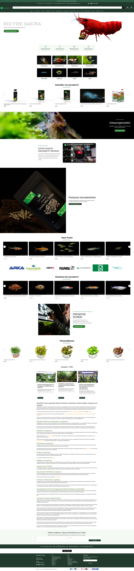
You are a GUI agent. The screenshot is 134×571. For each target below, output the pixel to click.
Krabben (79, 411)
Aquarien (37, 11)
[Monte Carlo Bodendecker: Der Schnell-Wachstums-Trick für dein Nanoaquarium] (88, 377)
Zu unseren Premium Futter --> (75, 204)
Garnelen (70, 411)
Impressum (54, 564)
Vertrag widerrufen (67, 550)
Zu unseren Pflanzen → (67, 343)
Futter (53, 11)
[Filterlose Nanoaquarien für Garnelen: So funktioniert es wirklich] (46, 377)
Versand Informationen (56, 556)
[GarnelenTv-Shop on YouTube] (97, 3)
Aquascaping (65, 11)
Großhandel (70, 564)
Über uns (69, 558)
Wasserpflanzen (73, 11)
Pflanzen (69, 413)
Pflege (78, 11)
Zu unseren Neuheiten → (67, 279)
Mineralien (39, 415)
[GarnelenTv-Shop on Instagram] (91, 3)
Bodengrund (76, 413)
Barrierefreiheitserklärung (56, 558)
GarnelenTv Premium (41, 440)
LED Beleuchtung (82, 413)
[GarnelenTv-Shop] (6, 7)
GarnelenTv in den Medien (72, 561)
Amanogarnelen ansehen (120, 130)
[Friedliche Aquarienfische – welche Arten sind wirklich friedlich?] (67, 376)
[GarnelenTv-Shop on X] (95, 3)
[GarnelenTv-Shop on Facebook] (89, 3)
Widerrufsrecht (54, 559)
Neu (33, 11)
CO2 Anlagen (88, 413)
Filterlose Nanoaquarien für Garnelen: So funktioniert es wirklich (45, 386)
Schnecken (75, 411)
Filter (73, 413)
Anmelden (95, 540)
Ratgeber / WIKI (67, 367)
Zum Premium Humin (79, 326)
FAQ (68, 556)
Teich (82, 11)
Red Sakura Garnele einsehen (11, 31)
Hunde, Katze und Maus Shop (73, 562)
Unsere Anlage (70, 559)
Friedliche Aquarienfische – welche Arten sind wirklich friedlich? (66, 385)
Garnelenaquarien (58, 476)
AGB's (53, 561)
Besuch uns (70, 560)
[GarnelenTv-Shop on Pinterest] (92, 3)
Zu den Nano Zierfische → (67, 239)
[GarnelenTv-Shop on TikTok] (94, 3)
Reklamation (54, 560)
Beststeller (98, 11)
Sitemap (53, 563)
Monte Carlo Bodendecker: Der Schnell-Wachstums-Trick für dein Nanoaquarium (87, 387)
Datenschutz (54, 562)
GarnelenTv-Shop (40, 569)
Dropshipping (70, 563)
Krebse (83, 411)
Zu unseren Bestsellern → (67, 87)
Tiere (43, 11)
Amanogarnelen (49, 435)
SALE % (93, 11)
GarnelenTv (48, 11)
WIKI (102, 11)
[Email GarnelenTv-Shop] (88, 3)
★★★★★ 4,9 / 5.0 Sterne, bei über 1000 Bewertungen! (66, 1)
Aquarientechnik (58, 11)
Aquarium (90, 411)
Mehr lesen (40, 397)
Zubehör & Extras (87, 11)
